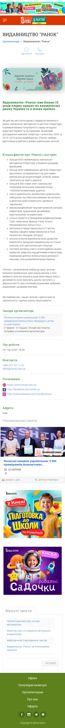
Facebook (22, 715)
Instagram (29, 715)
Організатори (11, 41)
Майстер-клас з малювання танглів (27, 640)
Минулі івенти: (19, 610)
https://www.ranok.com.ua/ (22, 385)
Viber (43, 715)
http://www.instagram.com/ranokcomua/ (29, 394)
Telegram (36, 715)
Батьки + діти (13, 479)
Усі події (50, 663)
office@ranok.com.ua (14, 368)
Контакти (39, 54)
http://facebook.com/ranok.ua (23, 389)
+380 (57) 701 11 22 (13, 365)
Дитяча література (48, 479)
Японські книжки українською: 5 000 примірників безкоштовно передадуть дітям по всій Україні (29, 321)
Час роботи (26, 54)
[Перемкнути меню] (5, 20)
